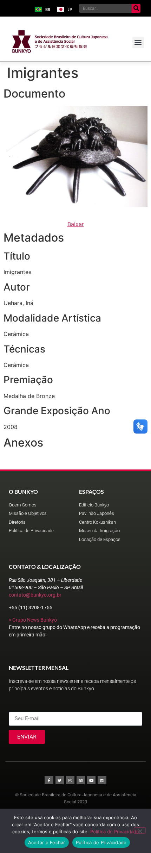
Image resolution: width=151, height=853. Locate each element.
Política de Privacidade (114, 831)
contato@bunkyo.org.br (35, 595)
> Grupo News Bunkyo (33, 620)
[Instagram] (70, 780)
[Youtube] (91, 780)
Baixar (75, 224)
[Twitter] (59, 780)
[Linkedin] (102, 780)
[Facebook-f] (49, 780)
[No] (140, 830)
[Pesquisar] (136, 8)
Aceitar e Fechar (46, 842)
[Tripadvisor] (81, 780)
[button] (138, 42)
